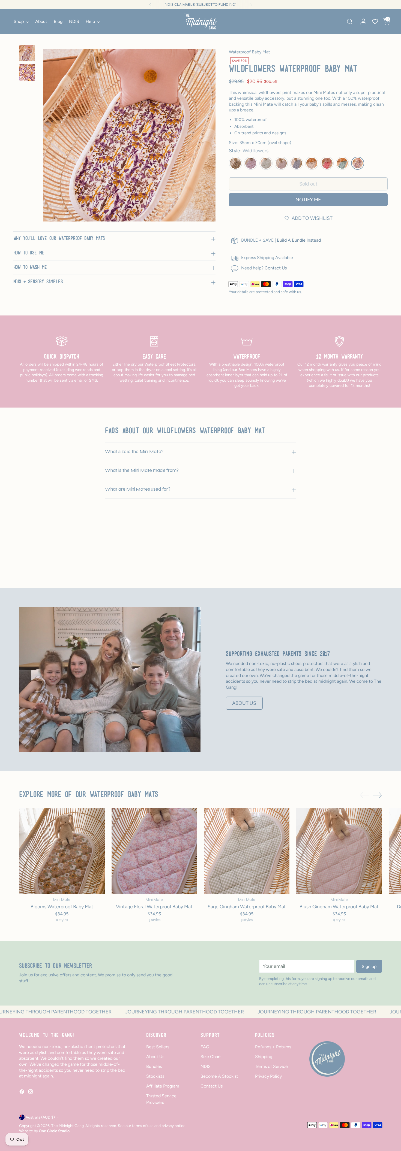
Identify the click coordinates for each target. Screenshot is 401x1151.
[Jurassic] (311, 163)
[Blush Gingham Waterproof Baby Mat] (339, 851)
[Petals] (327, 163)
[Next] (251, 4)
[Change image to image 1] (27, 53)
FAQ (204, 1046)
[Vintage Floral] (250, 163)
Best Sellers (157, 1046)
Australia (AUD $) (40, 1117)
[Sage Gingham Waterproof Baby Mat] (247, 851)
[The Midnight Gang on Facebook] (22, 1092)
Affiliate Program (162, 1086)
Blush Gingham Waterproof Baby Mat (339, 906)
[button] (375, 22)
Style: (248, 151)
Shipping (263, 1056)
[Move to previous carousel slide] (364, 561)
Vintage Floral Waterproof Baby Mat (154, 906)
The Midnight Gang (67, 1125)
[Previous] (150, 4)
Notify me (308, 200)
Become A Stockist (219, 1076)
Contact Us (276, 268)
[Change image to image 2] (27, 72)
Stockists (155, 1076)
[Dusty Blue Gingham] (296, 163)
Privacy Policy (268, 1076)
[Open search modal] (349, 21)
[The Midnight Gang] (200, 21)
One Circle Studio (54, 1131)
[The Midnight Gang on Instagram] (31, 1092)
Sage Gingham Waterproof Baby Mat (247, 906)
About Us (155, 1056)
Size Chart (210, 1056)
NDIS (205, 1066)
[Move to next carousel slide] (377, 561)
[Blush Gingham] (281, 163)
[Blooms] (235, 163)
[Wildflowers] (357, 163)
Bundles (154, 1066)
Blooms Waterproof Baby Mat (62, 906)
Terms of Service (271, 1066)
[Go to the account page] (361, 21)
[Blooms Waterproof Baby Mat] (62, 851)
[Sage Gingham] (266, 163)
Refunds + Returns (273, 1046)
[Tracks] (342, 163)
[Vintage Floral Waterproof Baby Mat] (154, 851)
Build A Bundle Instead (299, 240)
